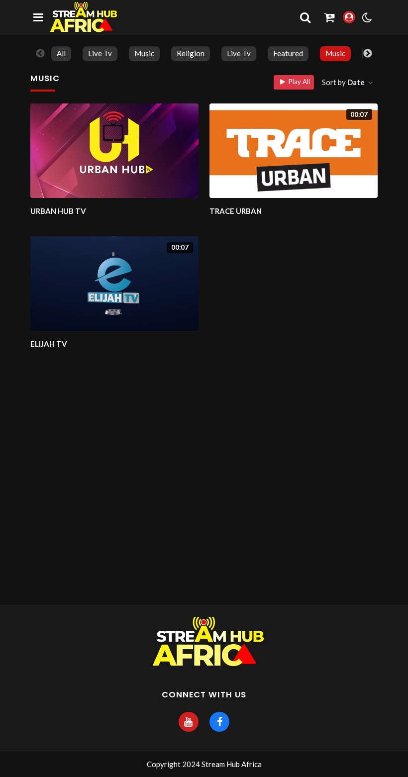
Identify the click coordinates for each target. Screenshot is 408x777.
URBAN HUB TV (58, 210)
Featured (288, 53)
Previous (40, 54)
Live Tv (100, 53)
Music (144, 53)
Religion (190, 53)
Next (368, 54)
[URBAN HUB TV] (114, 150)
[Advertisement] (204, 524)
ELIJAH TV (48, 343)
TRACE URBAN (235, 210)
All (61, 53)
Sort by (343, 82)
